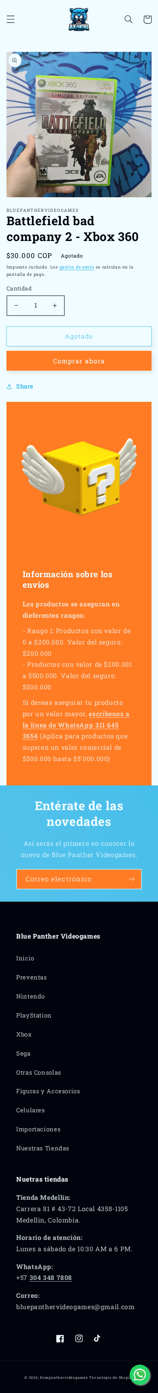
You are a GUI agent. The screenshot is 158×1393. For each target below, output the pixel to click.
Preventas (31, 977)
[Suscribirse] (131, 879)
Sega (23, 1053)
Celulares (30, 1110)
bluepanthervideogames (64, 1377)
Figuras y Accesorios (48, 1091)
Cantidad (19, 288)
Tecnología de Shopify (111, 1377)
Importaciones (38, 1129)
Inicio (25, 958)
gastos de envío (77, 267)
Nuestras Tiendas (42, 1148)
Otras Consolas (38, 1072)
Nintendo (30, 996)
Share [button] (25, 386)
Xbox (24, 1034)
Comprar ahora (79, 360)
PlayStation (34, 1015)
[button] (10, 19)
